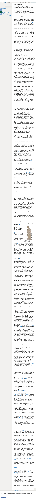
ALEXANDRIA (32, 363)
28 (19, 151)
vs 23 (27, 395)
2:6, (31, 393)
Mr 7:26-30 (17, 413)
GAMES (20, 258)
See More (10, 15)
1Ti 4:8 (27, 143)
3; (21, 417)
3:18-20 (31, 172)
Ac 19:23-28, (18, 243)
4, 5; (16, 14)
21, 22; (17, 332)
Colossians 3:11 (22, 401)
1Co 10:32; (18, 394)
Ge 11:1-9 (28, 82)
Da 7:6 (21, 326)
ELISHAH (23, 14)
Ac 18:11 (19, 473)
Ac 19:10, (22, 438)
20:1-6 (25, 469)
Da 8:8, (15, 332)
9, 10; (32, 393)
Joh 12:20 (21, 415)
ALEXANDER (28, 332)
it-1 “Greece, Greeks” (3, 2)
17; (23, 438)
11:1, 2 (29, 293)
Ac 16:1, (20, 417)
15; (15, 472)
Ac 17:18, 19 (22, 162)
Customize (8, 497)
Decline (5, 497)
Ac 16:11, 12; (29, 471)
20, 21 (16, 326)
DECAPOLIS (20, 352)
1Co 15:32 (31, 160)
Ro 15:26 (22, 378)
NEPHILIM (15, 201)
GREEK (16, 342)
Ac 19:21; (20, 378)
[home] (1, 1)
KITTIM (27, 14)
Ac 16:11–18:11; (22, 469)
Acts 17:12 (28, 435)
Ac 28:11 (19, 234)
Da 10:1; (27, 293)
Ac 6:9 (27, 458)
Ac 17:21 (21, 166)
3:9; (14, 394)
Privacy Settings (27, 495)
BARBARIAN (24, 390)
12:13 (20, 394)
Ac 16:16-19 (22, 265)
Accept (2, 497)
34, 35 (20, 243)
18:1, (16, 472)
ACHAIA (26, 378)
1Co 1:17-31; (26, 172)
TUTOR (17, 148)
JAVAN (25, 14)
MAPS (22, 332)
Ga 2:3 (23, 417)
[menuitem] (1, 1)
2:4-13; (29, 172)
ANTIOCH (28, 466)
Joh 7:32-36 (24, 430)
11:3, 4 (19, 332)
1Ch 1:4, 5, (18, 14)
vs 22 (20, 395)
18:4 (31, 435)
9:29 (14, 446)
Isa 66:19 (16, 21)
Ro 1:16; (30, 393)
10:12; (16, 394)
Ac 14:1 (18, 439)
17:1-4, (32, 471)
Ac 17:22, (18, 151)
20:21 (25, 438)
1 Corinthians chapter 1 (26, 394)
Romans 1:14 (20, 390)
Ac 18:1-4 (17, 138)
